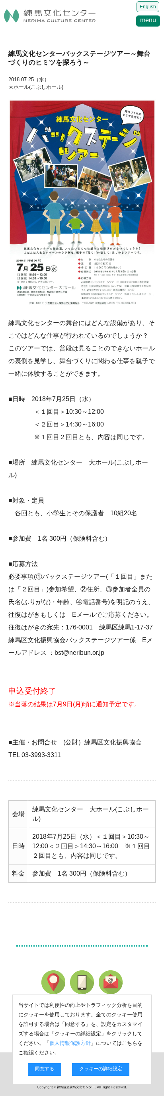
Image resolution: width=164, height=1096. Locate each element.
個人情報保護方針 (70, 1043)
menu (148, 20)
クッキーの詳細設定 (100, 1068)
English (148, 7)
